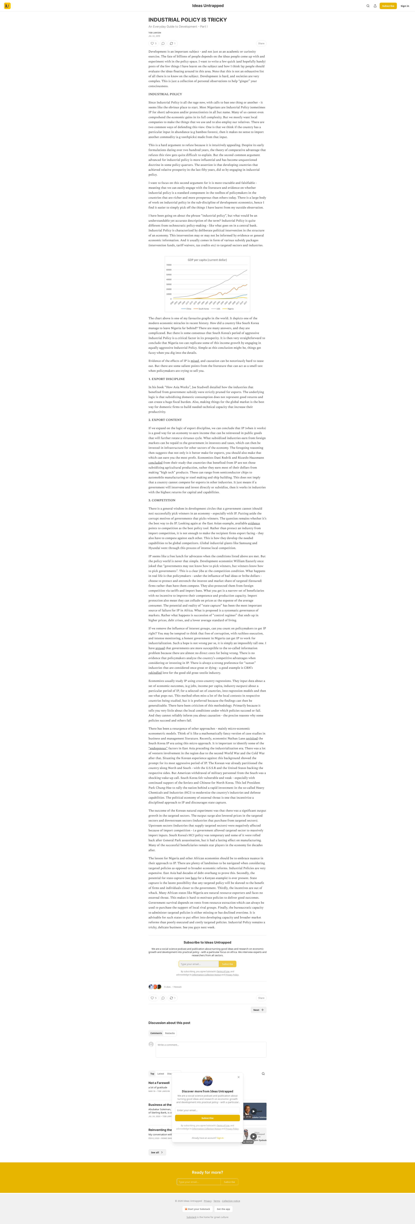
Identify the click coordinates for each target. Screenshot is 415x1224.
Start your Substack (199, 1209)
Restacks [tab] (170, 1033)
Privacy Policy (231, 1128)
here (194, 878)
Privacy (208, 1200)
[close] (238, 1077)
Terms (216, 1200)
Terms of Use (223, 1125)
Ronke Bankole (169, 1138)
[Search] (368, 6)
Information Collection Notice (206, 1128)
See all (155, 1152)
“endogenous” (158, 748)
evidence (254, 523)
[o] (253, 1111)
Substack (191, 1217)
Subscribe (388, 5)
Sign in (405, 5)
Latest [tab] (160, 1073)
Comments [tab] (156, 1033)
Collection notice (231, 1200)
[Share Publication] (375, 6)
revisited (252, 738)
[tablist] (162, 1033)
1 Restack (177, 986)
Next (256, 1009)
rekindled (155, 673)
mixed (195, 361)
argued (160, 648)
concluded (155, 462)
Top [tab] (152, 1073)
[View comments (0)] (163, 43)
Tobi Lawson (154, 33)
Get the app (223, 1209)
